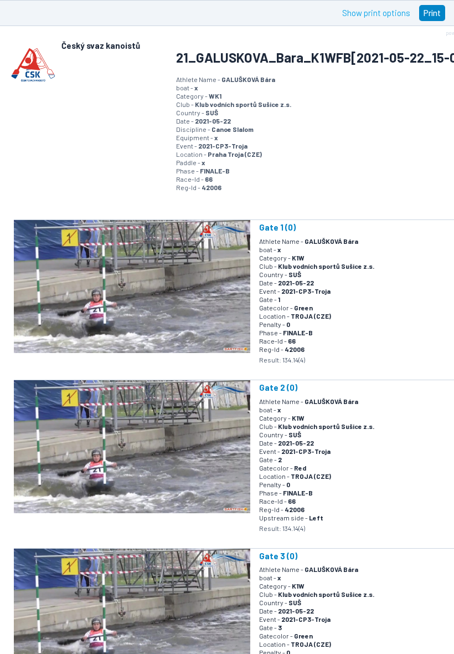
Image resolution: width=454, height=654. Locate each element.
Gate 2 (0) (278, 387)
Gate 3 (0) (278, 556)
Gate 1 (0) (277, 227)
